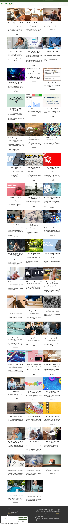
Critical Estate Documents (34, 416)
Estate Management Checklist (52, 416)
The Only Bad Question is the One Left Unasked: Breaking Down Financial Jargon (15, 254)
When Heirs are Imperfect (16, 416)
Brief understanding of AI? (52, 137)
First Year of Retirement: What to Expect (15, 23)
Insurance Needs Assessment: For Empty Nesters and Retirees (15, 442)
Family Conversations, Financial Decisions (52, 254)
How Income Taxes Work (52, 51)
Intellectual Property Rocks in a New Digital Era (15, 83)
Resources (45, 4)
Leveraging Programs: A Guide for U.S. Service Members (52, 365)
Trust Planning (20, 284)
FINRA (52, 515)
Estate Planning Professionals (31, 4)
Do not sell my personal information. (40, 514)
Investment (57, 25)
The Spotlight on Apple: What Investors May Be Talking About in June (16, 310)
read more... (15, 34)
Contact (50, 4)
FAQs (20, 4)
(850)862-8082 (39, 0)
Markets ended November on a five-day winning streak (34, 52)
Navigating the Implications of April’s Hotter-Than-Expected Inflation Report (34, 310)
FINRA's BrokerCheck (51, 508)
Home (17, 4)
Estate (21, 52)
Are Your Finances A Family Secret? (15, 168)
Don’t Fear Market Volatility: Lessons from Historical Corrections (15, 109)
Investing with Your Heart (34, 469)
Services (39, 4)
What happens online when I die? (34, 281)
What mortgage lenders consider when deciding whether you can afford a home (33, 337)
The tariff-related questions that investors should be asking (15, 138)
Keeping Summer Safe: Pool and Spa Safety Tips (52, 392)
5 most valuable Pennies (52, 82)
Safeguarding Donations (15, 197)
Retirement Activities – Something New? (52, 198)
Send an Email (10, 513)
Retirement (20, 25)
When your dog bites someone (52, 310)
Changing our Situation (34, 137)
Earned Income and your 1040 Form (34, 365)
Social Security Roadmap (52, 108)
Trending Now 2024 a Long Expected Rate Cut (34, 225)
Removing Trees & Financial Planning (34, 254)
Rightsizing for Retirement (52, 469)
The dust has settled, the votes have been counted (52, 168)
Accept (23, 517)
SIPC (54, 515)
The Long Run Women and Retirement (34, 494)
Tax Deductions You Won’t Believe (15, 494)
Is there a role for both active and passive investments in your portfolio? (15, 365)
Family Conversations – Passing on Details (15, 282)
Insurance (57, 311)
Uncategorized (21, 84)
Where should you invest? (34, 108)
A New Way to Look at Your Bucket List (34, 23)
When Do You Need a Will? (16, 51)
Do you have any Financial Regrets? (34, 168)
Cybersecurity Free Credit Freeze (52, 224)
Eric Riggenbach (12, 25)
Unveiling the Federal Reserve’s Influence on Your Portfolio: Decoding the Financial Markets (52, 337)
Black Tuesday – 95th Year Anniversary (34, 198)
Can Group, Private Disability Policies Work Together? (34, 392)
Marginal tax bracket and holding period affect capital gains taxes (15, 337)
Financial (39, 25)
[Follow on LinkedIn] (62, 4)
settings (12, 520)
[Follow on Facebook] (60, 4)
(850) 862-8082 (12, 510)
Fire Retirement (15, 391)
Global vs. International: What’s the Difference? (34, 71)
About (23, 4)
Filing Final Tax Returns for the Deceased (52, 442)
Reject (23, 519)
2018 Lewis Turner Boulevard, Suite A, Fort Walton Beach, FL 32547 (23, 0)
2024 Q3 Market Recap (16, 224)
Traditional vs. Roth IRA (15, 469)
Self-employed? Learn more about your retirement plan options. (52, 23)
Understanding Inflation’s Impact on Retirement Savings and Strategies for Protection (52, 282)
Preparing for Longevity (34, 441)
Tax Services (57, 443)
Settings (23, 521)
